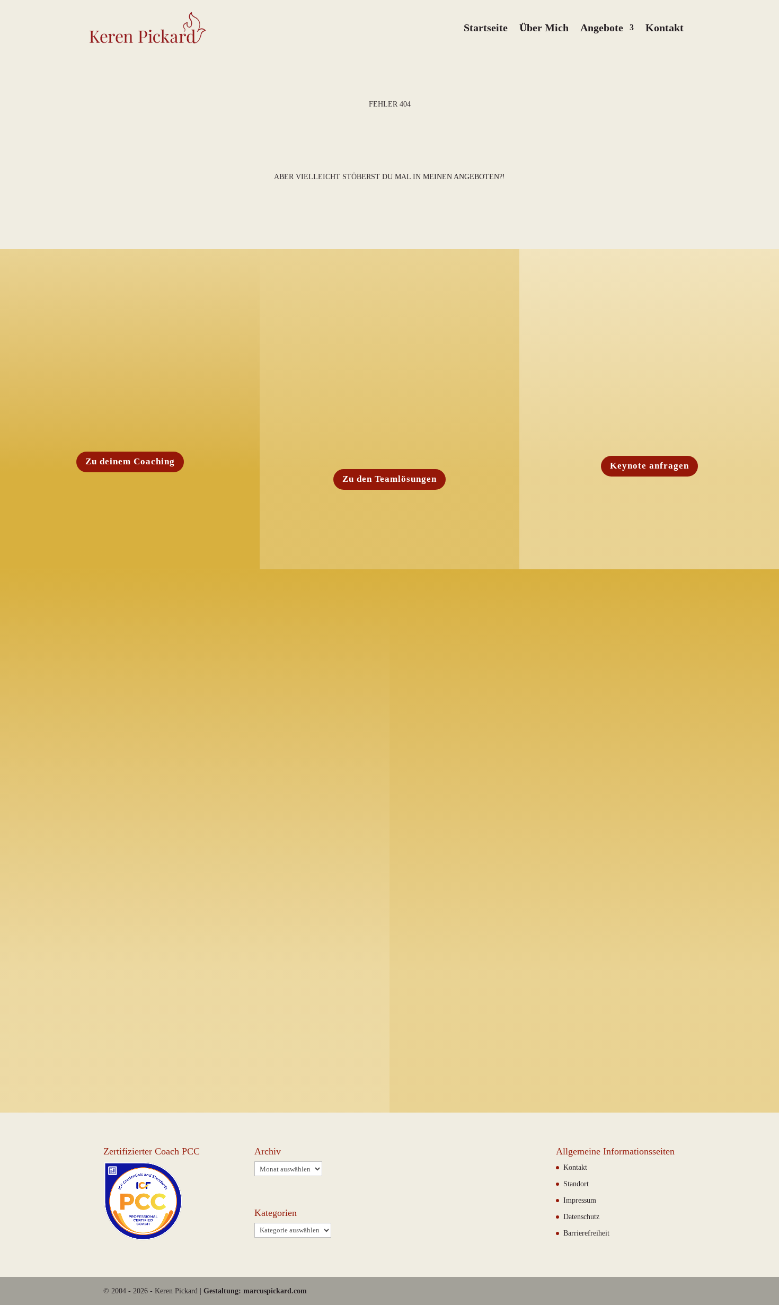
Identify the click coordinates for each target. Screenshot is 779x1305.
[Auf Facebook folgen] (455, 1018)
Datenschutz (576, 851)
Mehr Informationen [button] (538, 934)
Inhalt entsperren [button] (671, 890)
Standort (576, 1184)
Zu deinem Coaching (130, 461)
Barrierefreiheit (586, 1233)
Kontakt (664, 27)
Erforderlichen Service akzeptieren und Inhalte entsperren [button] (671, 930)
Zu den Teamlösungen (389, 479)
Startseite (486, 27)
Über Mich (544, 27)
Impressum (579, 1200)
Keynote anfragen (649, 466)
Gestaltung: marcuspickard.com (255, 1291)
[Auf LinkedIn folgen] (498, 1018)
